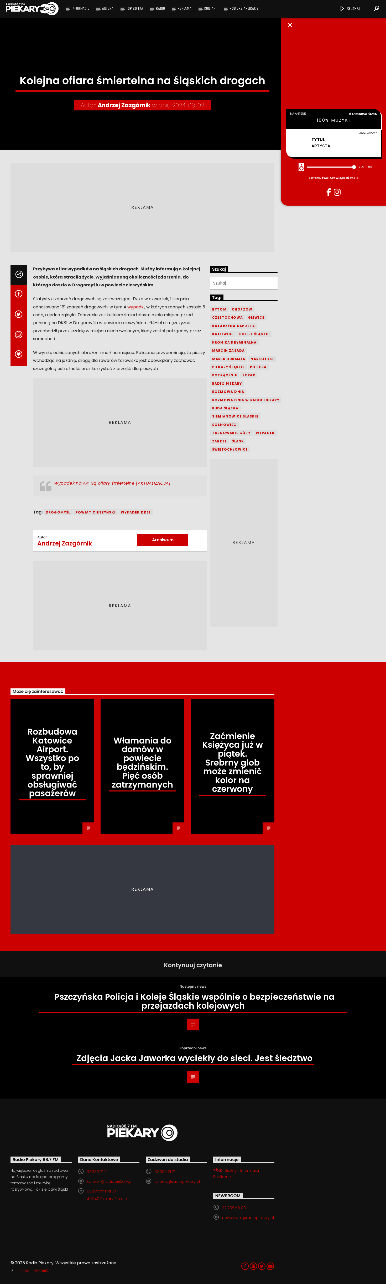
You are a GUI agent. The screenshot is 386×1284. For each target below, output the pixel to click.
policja (258, 367)
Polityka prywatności (33, 1271)
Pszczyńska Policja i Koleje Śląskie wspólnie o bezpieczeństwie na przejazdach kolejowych (194, 1001)
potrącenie (224, 375)
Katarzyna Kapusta (233, 326)
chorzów (242, 309)
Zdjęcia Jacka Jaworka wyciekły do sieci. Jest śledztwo (194, 1058)
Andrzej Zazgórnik (124, 105)
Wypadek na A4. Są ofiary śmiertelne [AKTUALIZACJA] (112, 483)
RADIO (160, 9)
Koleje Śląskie (254, 334)
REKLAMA (184, 9)
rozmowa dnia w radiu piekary (246, 400)
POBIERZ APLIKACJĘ (244, 9)
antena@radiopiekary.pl (177, 1181)
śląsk (238, 441)
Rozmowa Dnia (228, 391)
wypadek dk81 (135, 512)
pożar (248, 375)
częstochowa (227, 317)
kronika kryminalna (234, 342)
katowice (223, 334)
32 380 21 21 (97, 1171)
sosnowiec (224, 424)
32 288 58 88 (234, 1208)
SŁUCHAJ (353, 9)
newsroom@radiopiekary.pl (248, 1217)
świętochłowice (230, 449)
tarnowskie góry (231, 433)
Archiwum (163, 540)
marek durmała (229, 359)
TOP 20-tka (134, 9)
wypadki (135, 307)
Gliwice (256, 317)
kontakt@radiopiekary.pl (109, 1181)
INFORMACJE (81, 9)
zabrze (219, 441)
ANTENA (108, 9)
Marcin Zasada (228, 350)
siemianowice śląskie (235, 416)
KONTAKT (210, 9)
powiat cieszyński (96, 512)
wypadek (265, 433)
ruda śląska (225, 408)
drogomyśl (58, 512)
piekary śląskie (228, 367)
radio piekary (227, 383)
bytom (219, 309)
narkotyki (262, 359)
